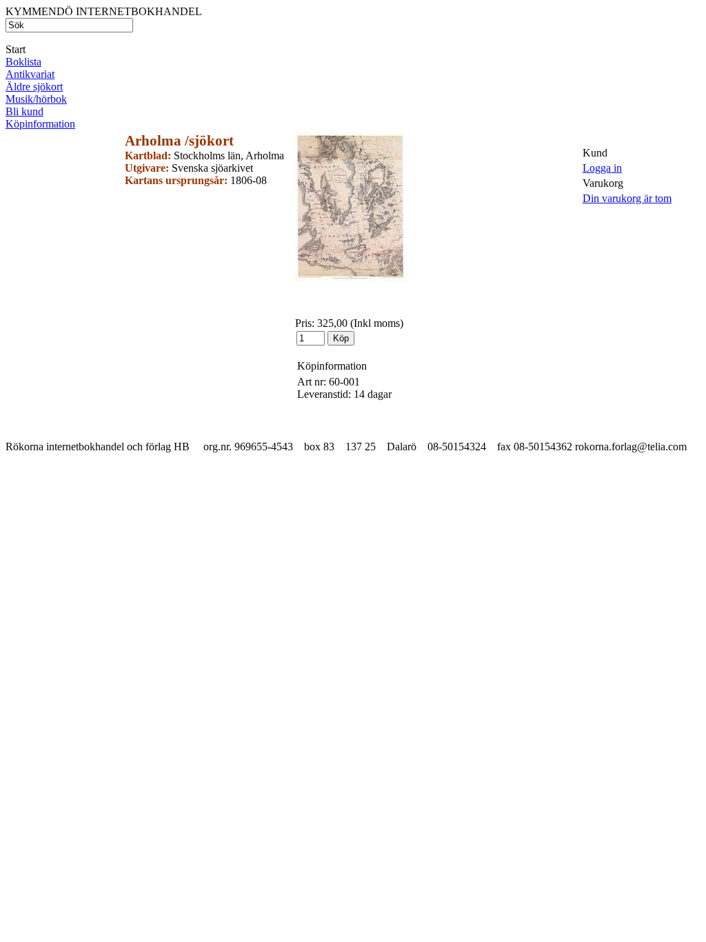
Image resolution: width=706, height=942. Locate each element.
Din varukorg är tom (627, 198)
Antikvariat (30, 74)
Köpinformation (40, 124)
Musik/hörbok (36, 99)
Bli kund (24, 111)
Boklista (23, 62)
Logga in (602, 168)
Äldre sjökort (34, 86)
